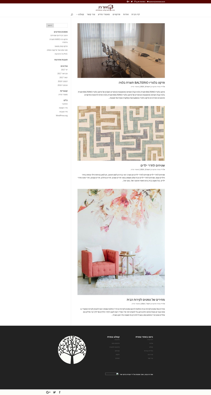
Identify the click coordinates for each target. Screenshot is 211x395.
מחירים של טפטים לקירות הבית (146, 299)
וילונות (118, 354)
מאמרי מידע (104, 15)
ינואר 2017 (64, 77)
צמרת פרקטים (156, 86)
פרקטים (116, 15)
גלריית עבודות (148, 351)
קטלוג (81, 15)
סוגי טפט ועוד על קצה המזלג (57, 50)
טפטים (117, 358)
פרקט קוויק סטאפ (61, 46)
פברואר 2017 (62, 73)
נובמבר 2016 (63, 85)
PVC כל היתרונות (61, 54)
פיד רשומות (63, 108)
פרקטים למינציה (114, 347)
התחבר (65, 104)
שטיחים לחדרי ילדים (153, 165)
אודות (126, 15)
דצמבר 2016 (63, 81)
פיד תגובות (63, 112)
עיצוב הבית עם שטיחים (59, 35)
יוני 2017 (64, 70)
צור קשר (91, 15)
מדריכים (150, 354)
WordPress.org (62, 116)
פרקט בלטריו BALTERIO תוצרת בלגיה (142, 82)
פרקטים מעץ (116, 343)
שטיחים (117, 351)
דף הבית (136, 15)
